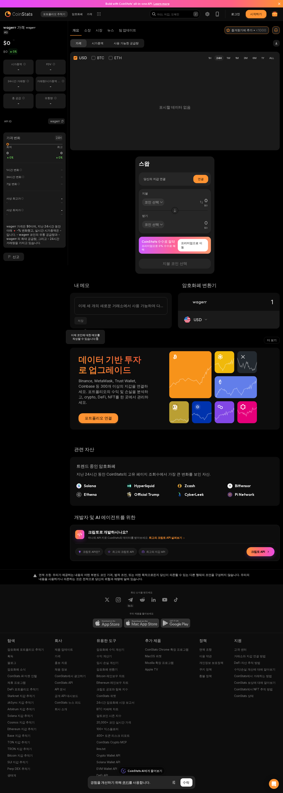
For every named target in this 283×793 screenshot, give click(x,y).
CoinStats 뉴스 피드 (68, 702)
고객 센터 (240, 649)
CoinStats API (64, 682)
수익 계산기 (104, 656)
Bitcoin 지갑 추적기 (20, 755)
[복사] (62, 121)
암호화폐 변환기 (107, 669)
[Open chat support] (274, 784)
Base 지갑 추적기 (18, 735)
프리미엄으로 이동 (191, 245)
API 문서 (60, 689)
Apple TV (151, 669)
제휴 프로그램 (16, 682)
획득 (10, 656)
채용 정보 (61, 669)
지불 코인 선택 (175, 263)
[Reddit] (142, 602)
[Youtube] (164, 602)
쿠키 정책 (205, 669)
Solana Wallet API (108, 762)
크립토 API (258, 552)
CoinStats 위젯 (106, 696)
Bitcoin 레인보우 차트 (111, 676)
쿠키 (125, 782)
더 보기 (272, 340)
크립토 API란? (91, 551)
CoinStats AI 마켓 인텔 (22, 676)
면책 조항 (205, 649)
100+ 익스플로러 (108, 729)
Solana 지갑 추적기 (20, 715)
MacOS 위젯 (153, 656)
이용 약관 (205, 656)
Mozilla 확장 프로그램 (159, 662)
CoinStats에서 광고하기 (70, 676)
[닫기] (277, 3)
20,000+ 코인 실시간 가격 (114, 722)
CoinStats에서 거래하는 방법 (253, 676)
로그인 (235, 14)
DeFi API (102, 775)
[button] (62, 121)
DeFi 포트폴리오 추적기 (23, 689)
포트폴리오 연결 (98, 418)
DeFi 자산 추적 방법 (247, 662)
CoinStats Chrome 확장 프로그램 (167, 649)
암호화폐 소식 (16, 669)
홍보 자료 (61, 662)
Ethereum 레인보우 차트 (112, 682)
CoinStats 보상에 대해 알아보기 (255, 682)
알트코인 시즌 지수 (109, 715)
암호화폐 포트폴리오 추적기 (25, 649)
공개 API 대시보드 (66, 696)
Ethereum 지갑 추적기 (21, 729)
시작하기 (256, 14)
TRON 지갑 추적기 (19, 749)
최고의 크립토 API (123, 551)
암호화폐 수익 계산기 (110, 649)
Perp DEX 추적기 (18, 768)
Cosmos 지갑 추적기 (21, 722)
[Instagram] (118, 602)
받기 (145, 215)
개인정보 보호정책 (211, 662)
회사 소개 (61, 709)
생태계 (11, 775)
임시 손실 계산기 (108, 662)
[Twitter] (107, 602)
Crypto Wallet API (108, 755)
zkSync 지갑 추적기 (20, 702)
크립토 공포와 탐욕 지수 (112, 689)
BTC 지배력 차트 (108, 709)
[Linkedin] (153, 602)
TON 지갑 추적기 (18, 742)
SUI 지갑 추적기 (17, 762)
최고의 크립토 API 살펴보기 (165, 537)
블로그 (11, 662)
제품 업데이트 (64, 649)
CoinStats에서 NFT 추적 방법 (253, 689)
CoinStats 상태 (244, 696)
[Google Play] (175, 623)
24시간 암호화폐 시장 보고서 (115, 702)
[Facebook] (175, 602)
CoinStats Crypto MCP (112, 742)
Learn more (161, 4)
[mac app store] (141, 623)
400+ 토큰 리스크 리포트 (113, 735)
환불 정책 (205, 676)
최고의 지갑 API (155, 551)
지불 (145, 193)
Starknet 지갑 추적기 (21, 696)
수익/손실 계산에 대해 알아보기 (254, 669)
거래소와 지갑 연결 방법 (250, 656)
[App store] (107, 623)
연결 (201, 179)
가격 (57, 656)
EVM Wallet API (107, 768)
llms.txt (101, 749)
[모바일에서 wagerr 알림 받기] (276, 30)
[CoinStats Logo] (18, 14)
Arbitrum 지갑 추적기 (21, 709)
